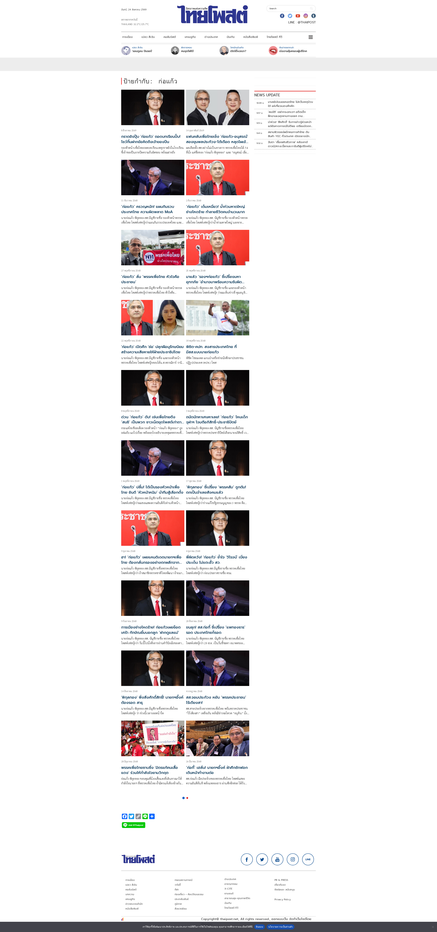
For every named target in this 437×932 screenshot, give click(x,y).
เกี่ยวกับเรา (280, 885)
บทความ (129, 894)
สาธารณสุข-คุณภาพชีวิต (237, 898)
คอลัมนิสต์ (170, 37)
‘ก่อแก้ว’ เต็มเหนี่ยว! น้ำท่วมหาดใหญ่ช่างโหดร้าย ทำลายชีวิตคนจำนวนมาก (215, 209)
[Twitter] (290, 16)
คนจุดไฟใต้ (187, 51)
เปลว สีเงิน (148, 37)
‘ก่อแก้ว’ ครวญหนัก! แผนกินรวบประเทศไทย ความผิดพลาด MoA (147, 209)
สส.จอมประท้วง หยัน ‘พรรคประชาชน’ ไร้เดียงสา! (216, 699)
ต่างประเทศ (211, 37)
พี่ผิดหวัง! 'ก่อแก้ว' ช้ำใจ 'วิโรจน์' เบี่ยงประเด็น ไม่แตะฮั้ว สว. (216, 559)
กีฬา (177, 889)
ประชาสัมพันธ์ (182, 899)
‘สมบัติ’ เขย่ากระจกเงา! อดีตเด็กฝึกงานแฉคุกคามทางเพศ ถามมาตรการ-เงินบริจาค (287, 114)
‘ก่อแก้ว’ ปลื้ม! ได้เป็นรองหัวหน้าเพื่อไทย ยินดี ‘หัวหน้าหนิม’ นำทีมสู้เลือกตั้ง (152, 489)
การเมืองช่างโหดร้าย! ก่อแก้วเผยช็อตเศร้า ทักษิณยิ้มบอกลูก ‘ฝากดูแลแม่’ (151, 629)
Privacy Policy (282, 899)
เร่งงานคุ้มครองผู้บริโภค (293, 51)
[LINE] (308, 859)
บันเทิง (231, 37)
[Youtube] (298, 16)
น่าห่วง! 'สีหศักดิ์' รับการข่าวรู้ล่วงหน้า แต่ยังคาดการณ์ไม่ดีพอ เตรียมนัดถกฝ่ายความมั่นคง (290, 124)
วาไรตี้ (178, 885)
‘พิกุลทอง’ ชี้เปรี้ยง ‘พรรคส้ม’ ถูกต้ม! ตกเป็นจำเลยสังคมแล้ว (216, 489)
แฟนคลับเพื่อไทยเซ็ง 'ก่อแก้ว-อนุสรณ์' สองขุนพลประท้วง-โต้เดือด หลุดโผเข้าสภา (217, 142)
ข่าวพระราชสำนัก (134, 904)
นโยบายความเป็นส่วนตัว (280, 926)
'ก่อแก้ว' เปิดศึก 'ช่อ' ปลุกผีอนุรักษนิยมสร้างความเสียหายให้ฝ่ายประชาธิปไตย (152, 349)
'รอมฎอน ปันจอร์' (142, 51)
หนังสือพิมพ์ (250, 37)
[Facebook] (282, 16)
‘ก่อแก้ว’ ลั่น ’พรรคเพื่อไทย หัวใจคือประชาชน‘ (150, 279)
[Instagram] (306, 16)
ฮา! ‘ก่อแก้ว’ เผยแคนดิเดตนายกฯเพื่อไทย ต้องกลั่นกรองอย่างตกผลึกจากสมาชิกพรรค (151, 562)
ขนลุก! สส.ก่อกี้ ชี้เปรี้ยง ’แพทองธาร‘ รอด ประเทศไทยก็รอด (215, 629)
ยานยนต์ (228, 893)
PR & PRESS (281, 880)
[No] (432, 927)
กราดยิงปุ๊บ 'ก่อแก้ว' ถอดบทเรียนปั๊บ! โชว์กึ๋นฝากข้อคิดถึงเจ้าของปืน (150, 139)
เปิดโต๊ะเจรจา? (238, 51)
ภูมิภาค (178, 904)
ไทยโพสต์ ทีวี (274, 37)
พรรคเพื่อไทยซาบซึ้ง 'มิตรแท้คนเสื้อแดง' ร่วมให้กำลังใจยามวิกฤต (149, 770)
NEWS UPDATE (267, 95)
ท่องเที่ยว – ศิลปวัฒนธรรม (189, 894)
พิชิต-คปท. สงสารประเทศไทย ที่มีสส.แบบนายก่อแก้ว (211, 349)
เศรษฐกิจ (190, 37)
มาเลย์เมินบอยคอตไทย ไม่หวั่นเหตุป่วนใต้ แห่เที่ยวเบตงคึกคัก (290, 104)
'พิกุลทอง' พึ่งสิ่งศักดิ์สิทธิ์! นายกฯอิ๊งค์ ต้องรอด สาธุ (152, 699)
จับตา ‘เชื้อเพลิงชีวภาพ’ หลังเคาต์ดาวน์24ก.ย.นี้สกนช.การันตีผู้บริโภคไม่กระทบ (289, 144)
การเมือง (127, 37)
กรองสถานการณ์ (184, 880)
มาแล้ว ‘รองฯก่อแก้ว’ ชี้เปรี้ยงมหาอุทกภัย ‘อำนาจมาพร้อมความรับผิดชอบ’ (214, 282)
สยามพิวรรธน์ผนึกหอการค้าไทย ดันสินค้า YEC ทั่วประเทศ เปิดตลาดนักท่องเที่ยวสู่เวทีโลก (288, 134)
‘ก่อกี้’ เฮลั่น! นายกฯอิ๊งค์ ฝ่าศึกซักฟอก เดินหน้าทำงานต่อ (217, 770)
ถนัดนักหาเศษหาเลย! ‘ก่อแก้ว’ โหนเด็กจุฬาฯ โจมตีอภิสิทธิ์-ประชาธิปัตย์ (217, 419)
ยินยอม (259, 926)
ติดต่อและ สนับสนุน (284, 889)
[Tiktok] (314, 16)
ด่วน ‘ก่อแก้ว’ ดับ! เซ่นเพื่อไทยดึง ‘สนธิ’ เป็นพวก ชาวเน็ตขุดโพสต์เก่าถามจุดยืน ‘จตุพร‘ (152, 422)
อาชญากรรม (231, 884)
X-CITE (228, 889)
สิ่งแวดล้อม (181, 909)
